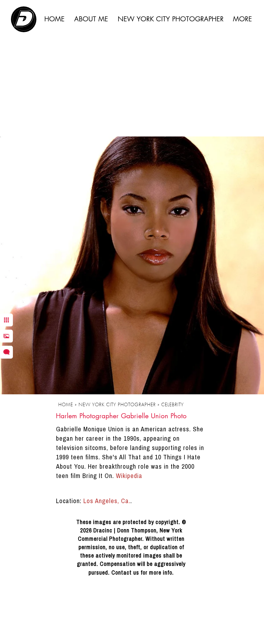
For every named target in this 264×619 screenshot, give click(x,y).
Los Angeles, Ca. (106, 500)
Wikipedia (129, 475)
